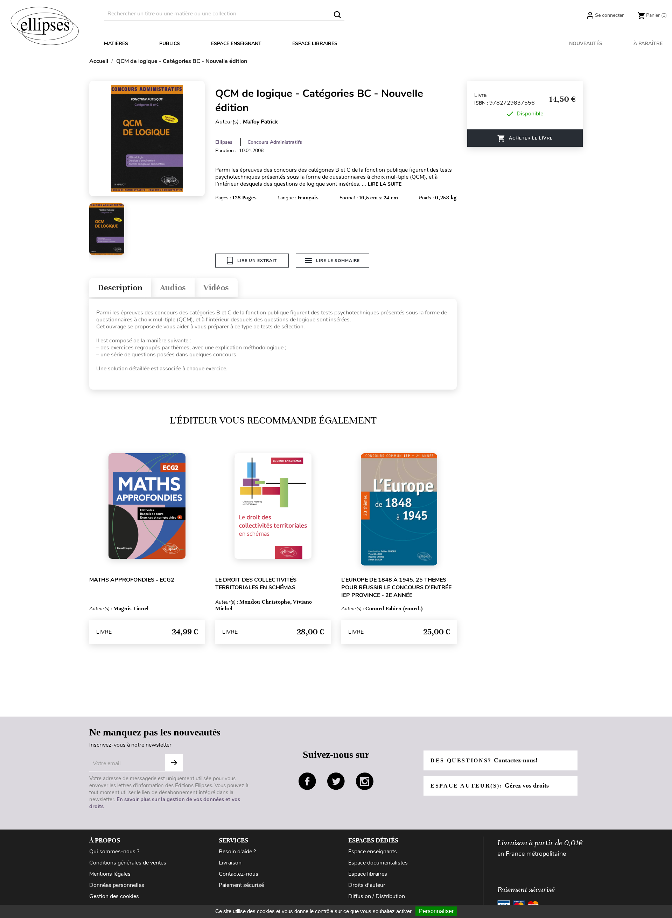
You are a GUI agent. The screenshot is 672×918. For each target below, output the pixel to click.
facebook (307, 781)
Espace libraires (314, 43)
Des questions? (484, 760)
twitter (336, 781)
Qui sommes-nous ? (114, 851)
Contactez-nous (238, 874)
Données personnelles (116, 885)
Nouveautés (585, 43)
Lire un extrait (257, 260)
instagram (364, 781)
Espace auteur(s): (489, 785)
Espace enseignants (372, 851)
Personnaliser (436, 911)
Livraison (230, 863)
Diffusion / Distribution (376, 896)
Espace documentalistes (378, 863)
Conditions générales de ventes (127, 863)
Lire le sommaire (338, 260)
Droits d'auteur (366, 885)
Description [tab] (120, 288)
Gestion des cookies (114, 896)
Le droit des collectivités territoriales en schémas (255, 583)
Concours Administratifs (274, 142)
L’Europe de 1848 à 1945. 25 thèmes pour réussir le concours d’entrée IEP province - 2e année (396, 587)
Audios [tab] (173, 288)
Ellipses (223, 142)
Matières (116, 43)
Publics (169, 43)
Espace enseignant (236, 43)
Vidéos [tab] (216, 288)
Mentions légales (110, 874)
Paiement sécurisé (241, 885)
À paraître (648, 43)
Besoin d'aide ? (237, 851)
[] (337, 14)
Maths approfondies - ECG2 (131, 580)
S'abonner (174, 762)
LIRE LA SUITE (384, 184)
